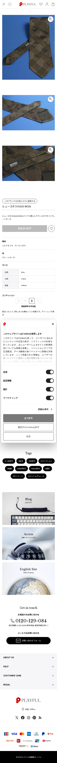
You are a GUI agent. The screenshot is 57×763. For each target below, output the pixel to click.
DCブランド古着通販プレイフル (31, 757)
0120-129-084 (31, 621)
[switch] (50, 380)
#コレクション (46, 461)
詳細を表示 (43, 409)
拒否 (28, 436)
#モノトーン (18, 476)
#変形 (47, 468)
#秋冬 (21, 461)
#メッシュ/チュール (36, 476)
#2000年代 (21, 468)
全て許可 (28, 418)
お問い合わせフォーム (31, 640)
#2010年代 (35, 468)
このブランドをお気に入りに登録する (19, 201)
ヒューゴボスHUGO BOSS (16, 206)
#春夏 (9, 468)
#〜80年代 (9, 461)
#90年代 (32, 461)
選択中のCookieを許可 (28, 427)
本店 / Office (30, 709)
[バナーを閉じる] (53, 324)
